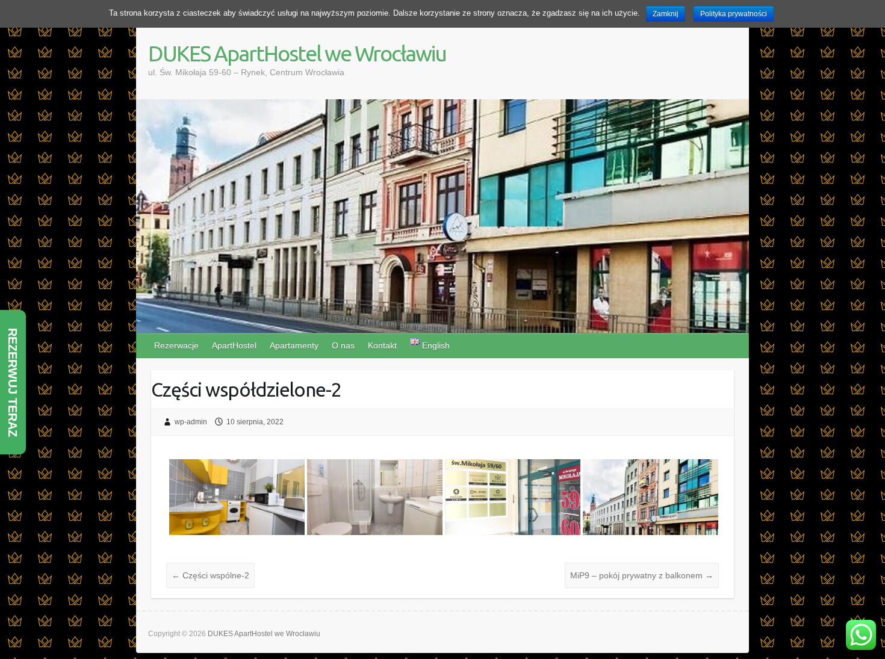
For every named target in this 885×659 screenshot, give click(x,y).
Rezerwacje (176, 345)
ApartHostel (234, 345)
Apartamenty (294, 345)
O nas (343, 345)
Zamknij (665, 14)
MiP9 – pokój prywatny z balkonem (641, 575)
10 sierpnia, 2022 (255, 422)
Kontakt (382, 345)
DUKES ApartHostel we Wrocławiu (297, 53)
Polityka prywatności (733, 14)
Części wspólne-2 (210, 575)
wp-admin (191, 422)
